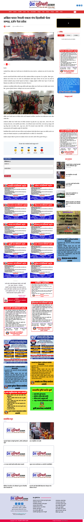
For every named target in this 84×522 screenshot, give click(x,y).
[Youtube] (81, 5)
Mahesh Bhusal (64, 520)
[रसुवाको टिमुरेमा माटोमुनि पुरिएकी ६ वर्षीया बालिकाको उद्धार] (16, 430)
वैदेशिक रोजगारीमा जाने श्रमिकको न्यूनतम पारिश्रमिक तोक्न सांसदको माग (15, 487)
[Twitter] (19, 504)
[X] (79, 5)
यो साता (68, 35)
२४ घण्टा (61, 35)
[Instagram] (22, 504)
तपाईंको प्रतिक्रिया (7, 168)
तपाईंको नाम (6, 164)
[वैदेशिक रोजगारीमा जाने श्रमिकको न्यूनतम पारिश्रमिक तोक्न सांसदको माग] (16, 475)
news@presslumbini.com (21, 513)
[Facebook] (77, 5)
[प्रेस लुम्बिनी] (5, 26)
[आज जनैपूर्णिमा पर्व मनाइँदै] (42, 430)
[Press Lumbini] (42, 4)
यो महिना (76, 35)
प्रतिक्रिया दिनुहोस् (7, 176)
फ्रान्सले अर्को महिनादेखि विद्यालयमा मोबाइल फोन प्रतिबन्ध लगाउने (40, 487)
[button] (75, 12)
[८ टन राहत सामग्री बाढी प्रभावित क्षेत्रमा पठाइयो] (16, 454)
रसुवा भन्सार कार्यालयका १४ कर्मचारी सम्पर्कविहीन (41, 464)
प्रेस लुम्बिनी (8, 26)
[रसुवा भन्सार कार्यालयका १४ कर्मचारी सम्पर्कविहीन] (42, 454)
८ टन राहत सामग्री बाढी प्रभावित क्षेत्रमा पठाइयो (14, 464)
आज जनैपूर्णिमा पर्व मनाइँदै (35, 441)
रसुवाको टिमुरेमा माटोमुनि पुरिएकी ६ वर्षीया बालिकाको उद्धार (16, 442)
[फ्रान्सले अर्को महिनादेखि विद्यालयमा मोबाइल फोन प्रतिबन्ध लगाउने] (42, 475)
